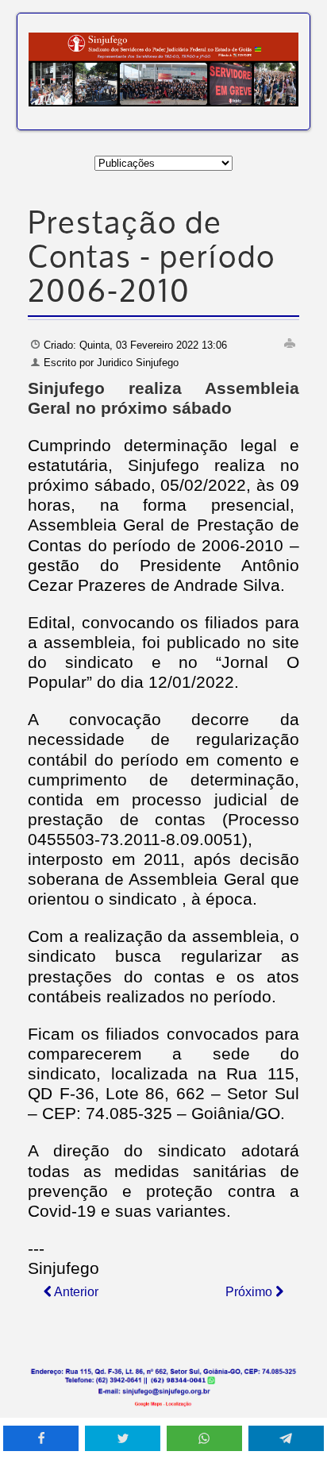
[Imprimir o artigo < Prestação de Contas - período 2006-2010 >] (289, 343)
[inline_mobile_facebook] (41, 1438)
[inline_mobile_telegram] (286, 1438)
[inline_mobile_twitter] (122, 1438)
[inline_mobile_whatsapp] (204, 1438)
